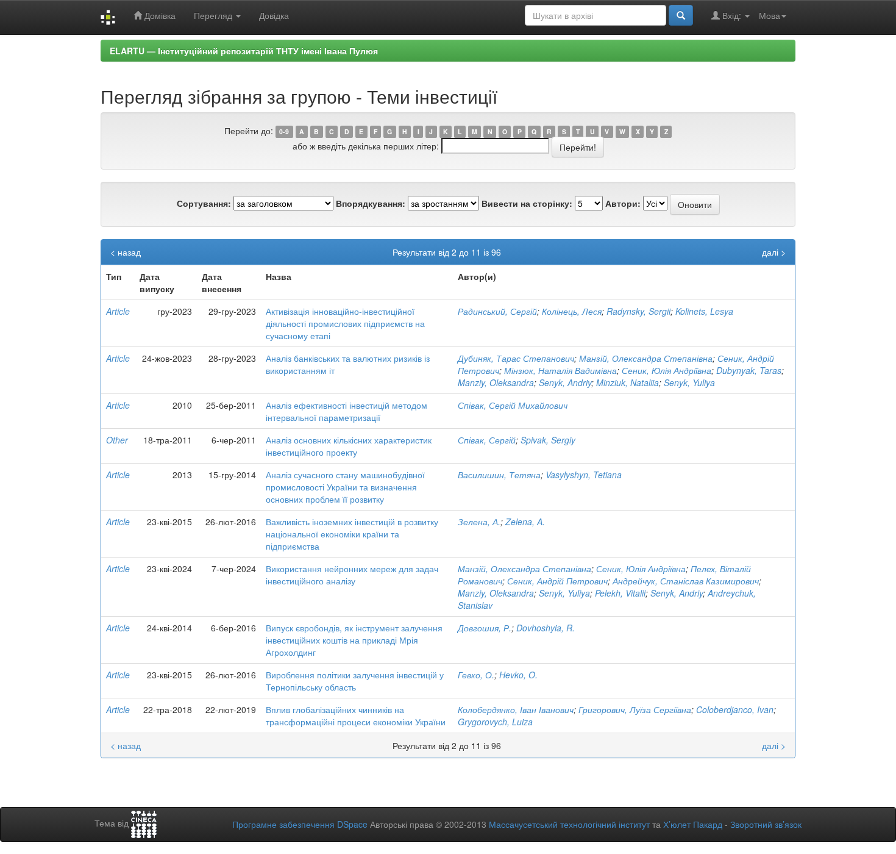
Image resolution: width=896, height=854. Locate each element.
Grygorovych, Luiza (495, 722)
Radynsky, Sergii (638, 311)
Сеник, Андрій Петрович (557, 581)
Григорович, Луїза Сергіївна (634, 709)
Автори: (623, 203)
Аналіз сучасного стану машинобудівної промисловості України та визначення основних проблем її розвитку (345, 486)
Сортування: (204, 203)
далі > (774, 252)
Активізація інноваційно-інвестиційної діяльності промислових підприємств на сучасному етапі (345, 323)
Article (118, 311)
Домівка (159, 15)
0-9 (284, 131)
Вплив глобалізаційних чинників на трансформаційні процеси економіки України (356, 715)
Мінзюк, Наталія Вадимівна (560, 370)
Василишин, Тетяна (499, 474)
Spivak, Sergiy (548, 440)
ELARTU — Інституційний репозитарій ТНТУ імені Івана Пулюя (244, 51)
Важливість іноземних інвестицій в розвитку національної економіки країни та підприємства (352, 533)
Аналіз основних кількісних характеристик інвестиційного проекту (349, 446)
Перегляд (214, 15)
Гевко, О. (476, 675)
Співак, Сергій (487, 440)
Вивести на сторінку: (527, 203)
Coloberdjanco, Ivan (734, 709)
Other (117, 440)
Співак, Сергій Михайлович (512, 405)
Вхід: (732, 15)
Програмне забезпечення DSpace (300, 824)
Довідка (274, 15)
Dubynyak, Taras (748, 370)
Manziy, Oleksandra (496, 382)
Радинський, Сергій (497, 311)
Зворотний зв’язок (766, 824)
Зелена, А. (479, 521)
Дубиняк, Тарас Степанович (516, 358)
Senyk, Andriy (565, 382)
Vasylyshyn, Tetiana (584, 474)
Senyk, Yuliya (689, 382)
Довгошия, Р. (484, 628)
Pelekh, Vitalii (620, 593)
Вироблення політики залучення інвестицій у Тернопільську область (355, 681)
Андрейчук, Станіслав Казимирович (686, 581)
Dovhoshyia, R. (545, 628)
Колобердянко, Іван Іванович (516, 709)
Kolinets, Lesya (704, 311)
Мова (769, 15)
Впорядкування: (370, 203)
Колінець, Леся (572, 311)
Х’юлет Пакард (692, 824)
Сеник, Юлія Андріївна (666, 370)
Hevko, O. (518, 675)
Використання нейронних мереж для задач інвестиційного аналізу (352, 574)
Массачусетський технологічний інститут (569, 824)
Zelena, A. (525, 521)
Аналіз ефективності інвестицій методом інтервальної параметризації (346, 411)
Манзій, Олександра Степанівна (646, 358)
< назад (125, 252)
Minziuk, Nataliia (627, 382)
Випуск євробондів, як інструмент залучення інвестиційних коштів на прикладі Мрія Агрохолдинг (354, 640)
